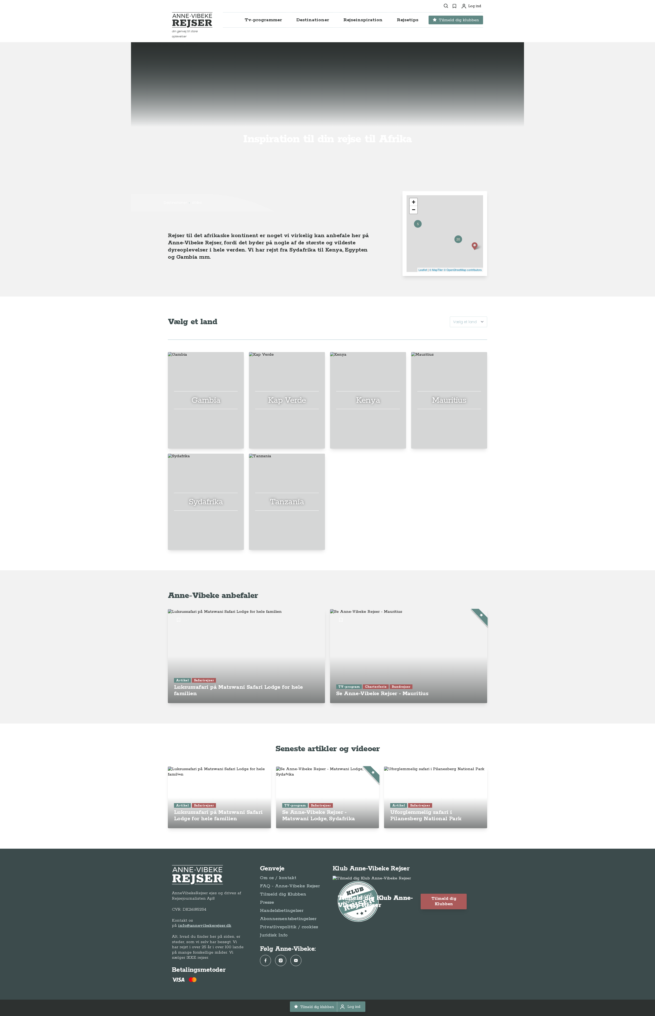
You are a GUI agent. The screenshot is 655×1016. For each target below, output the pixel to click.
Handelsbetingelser (281, 910)
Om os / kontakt (278, 878)
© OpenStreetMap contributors (463, 270)
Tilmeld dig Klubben (283, 894)
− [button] (413, 209)
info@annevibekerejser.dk (204, 925)
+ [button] (413, 202)
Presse (267, 902)
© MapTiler (436, 270)
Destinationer (175, 202)
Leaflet (423, 270)
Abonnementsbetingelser (288, 919)
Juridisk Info (274, 935)
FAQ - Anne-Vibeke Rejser (290, 886)
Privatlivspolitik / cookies (289, 927)
